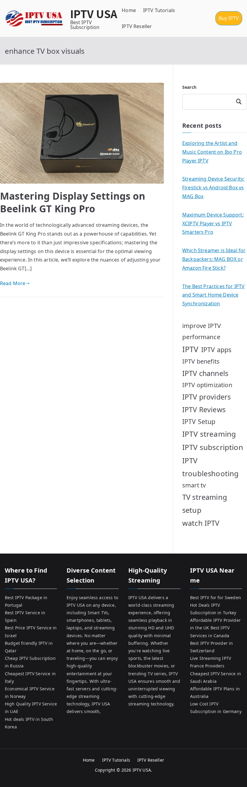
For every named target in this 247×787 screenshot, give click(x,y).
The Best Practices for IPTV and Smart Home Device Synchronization (213, 295)
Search (189, 87)
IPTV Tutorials (159, 10)
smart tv (194, 485)
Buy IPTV (229, 18)
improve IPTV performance (201, 331)
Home (129, 10)
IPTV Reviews (204, 409)
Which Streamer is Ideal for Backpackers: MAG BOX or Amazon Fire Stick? (213, 259)
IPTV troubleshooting (210, 466)
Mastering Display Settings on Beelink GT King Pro (72, 202)
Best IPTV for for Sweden (215, 597)
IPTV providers (206, 397)
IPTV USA (93, 13)
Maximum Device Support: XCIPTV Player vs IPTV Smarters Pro (213, 223)
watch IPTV (201, 523)
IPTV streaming (209, 434)
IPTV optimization (207, 385)
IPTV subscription (212, 447)
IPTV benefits (201, 361)
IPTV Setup (199, 421)
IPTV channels (205, 373)
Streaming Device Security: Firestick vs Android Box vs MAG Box (213, 187)
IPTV (190, 349)
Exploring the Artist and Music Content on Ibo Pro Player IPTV (212, 152)
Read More (12, 283)
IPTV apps (216, 349)
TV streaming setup (204, 503)
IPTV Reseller (137, 26)
